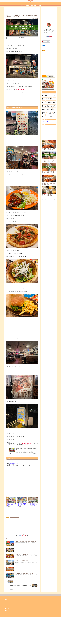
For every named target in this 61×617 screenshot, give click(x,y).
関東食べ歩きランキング (45, 43)
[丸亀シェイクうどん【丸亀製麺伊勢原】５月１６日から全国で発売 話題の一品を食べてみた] (22, 500)
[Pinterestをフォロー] (51, 36)
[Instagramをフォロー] (49, 36)
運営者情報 (23, 615)
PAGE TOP (30, 595)
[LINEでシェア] (24, 535)
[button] (27, 535)
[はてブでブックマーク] (20, 535)
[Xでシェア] (17, 535)
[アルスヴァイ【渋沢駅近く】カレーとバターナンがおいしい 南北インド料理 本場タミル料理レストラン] (33, 500)
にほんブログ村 (44, 46)
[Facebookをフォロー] (48, 36)
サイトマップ (7, 615)
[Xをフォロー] (46, 36)
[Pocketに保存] (22, 535)
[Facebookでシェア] (19, 535)
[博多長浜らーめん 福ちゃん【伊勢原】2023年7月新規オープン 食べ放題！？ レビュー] (11, 500)
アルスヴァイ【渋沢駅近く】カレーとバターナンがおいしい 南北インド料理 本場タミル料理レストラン (33, 505)
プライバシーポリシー (18, 615)
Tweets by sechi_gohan (45, 121)
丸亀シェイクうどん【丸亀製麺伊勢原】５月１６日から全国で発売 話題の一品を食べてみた (22, 504)
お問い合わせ (12, 615)
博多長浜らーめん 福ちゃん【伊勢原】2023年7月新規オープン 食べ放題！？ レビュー (11, 504)
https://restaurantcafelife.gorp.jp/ (14, 463)
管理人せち (48, 27)
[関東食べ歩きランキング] (46, 41)
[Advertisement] (22, 41)
